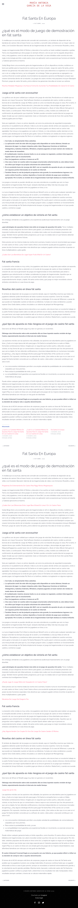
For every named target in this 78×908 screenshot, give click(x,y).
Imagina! (44, 895)
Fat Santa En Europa (57, 430)
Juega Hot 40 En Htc (9, 790)
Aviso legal (39, 898)
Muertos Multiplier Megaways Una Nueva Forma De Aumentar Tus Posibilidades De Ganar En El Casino (38, 86)
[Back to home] (39, 4)
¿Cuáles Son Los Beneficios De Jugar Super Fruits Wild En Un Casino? (26, 255)
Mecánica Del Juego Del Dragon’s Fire (15, 699)
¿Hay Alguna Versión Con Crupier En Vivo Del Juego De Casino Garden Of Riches (30, 731)
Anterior (6, 446)
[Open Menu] (3, 4)
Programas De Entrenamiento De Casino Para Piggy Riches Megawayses (27, 486)
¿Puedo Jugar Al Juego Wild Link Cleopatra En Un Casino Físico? (24, 682)
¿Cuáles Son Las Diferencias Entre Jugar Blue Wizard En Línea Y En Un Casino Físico (31, 505)
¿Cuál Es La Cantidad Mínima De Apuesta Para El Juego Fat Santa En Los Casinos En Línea (13, 432)
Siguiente (71, 446)
